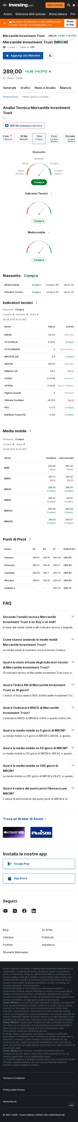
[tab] (24, 138)
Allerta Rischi (10, 1101)
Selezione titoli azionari (30, 14)
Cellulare (8, 937)
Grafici (25, 88)
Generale (9, 88)
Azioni (8, 14)
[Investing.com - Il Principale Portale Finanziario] (21, 5)
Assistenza (48, 944)
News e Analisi (45, 88)
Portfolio (8, 944)
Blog (5, 929)
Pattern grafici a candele (35, 96)
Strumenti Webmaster (15, 952)
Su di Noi (47, 929)
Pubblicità (48, 937)
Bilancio (65, 88)
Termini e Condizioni (14, 1078)
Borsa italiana (58, 14)
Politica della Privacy (14, 1089)
